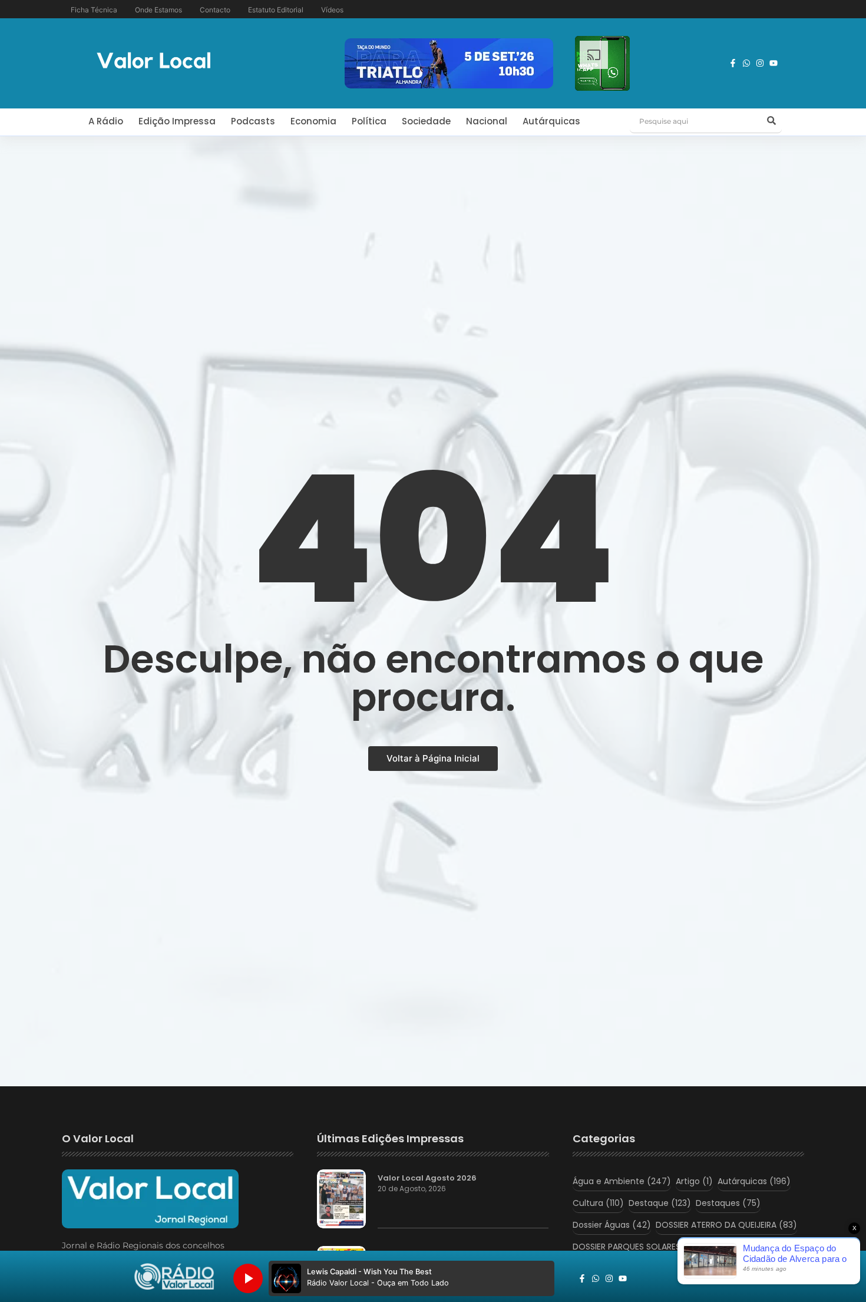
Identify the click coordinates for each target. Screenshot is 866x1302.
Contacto (215, 9)
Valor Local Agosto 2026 (427, 1178)
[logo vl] (154, 61)
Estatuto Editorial (275, 9)
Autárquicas (551, 121)
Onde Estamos (158, 9)
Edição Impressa (177, 121)
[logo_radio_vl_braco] (174, 1277)
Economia (313, 121)
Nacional (486, 121)
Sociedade (426, 121)
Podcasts (253, 121)
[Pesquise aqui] (771, 121)
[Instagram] (760, 63)
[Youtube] (773, 63)
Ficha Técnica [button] (94, 9)
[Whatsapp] (746, 63)
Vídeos (332, 9)
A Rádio (105, 121)
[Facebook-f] (733, 63)
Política (369, 121)
